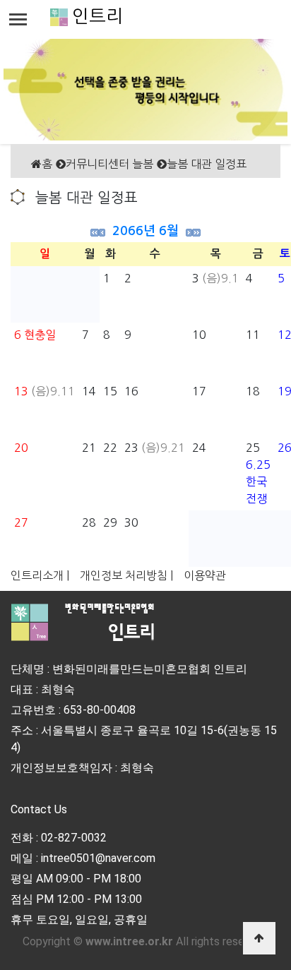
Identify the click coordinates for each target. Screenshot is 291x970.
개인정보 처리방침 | (126, 575)
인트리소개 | (40, 575)
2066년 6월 (145, 230)
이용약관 (205, 575)
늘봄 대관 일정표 (207, 163)
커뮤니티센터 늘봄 (109, 163)
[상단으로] (259, 938)
